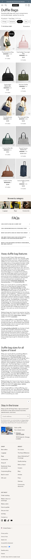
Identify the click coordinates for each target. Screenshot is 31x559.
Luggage (5, 211)
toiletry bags (17, 315)
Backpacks (12, 21)
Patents (3, 553)
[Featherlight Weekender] (7, 73)
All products (4, 18)
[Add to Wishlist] (13, 49)
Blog (19, 471)
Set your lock (5, 510)
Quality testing (22, 461)
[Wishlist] (26, 5)
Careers (20, 468)
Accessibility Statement (7, 543)
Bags (15, 211)
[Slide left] (28, 1)
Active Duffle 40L (19, 282)
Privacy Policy (25, 420)
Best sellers (4, 449)
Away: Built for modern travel (13, 556)
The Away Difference (23, 453)
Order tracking (5, 495)
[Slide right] (2, 1)
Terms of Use (4, 536)
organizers (14, 316)
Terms (11, 421)
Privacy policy (4, 533)
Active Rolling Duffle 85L (10, 328)
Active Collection (21, 303)
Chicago (18, 433)
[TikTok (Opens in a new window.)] (8, 521)
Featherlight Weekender (17, 280)
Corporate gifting (6, 471)
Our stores (21, 449)
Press (19, 478)
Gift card (3, 478)
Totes (26, 21)
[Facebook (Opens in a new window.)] (5, 521)
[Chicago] (7, 433)
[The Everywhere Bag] (7, 40)
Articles (20, 474)
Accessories (26, 211)
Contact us (4, 517)
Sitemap (20, 481)
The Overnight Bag (15, 287)
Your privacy (4, 546)
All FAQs (3, 513)
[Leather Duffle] (7, 169)
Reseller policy (4, 550)
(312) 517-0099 (20, 434)
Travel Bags (11, 18)
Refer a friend (21, 464)
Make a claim (5, 504)
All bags (4, 21)
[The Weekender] (7, 105)
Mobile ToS (4, 539)
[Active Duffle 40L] (7, 136)
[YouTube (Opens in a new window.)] (11, 521)
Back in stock (5, 474)
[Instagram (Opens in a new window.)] (2, 521)
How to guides (5, 507)
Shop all (3, 462)
